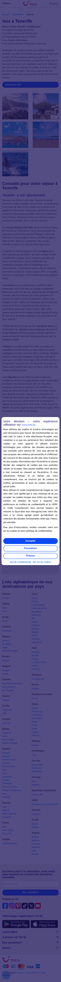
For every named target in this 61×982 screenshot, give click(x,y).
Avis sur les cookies (42, 562)
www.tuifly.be (29, 425)
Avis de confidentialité (20, 562)
